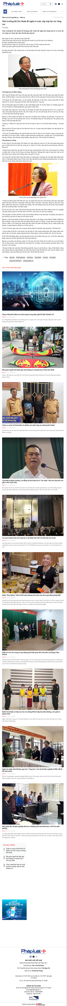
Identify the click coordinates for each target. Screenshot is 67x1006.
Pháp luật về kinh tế (32, 11)
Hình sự (22, 17)
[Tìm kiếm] (50, 4)
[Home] (5, 12)
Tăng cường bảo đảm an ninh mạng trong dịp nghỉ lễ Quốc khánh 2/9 (28, 314)
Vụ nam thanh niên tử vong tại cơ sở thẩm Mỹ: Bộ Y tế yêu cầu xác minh (29, 538)
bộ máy (45, 257)
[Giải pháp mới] (40, 1004)
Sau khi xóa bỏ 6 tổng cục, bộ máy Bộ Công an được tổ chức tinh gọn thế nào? (26, 44)
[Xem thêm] (62, 11)
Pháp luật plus (20, 257)
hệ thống (30, 257)
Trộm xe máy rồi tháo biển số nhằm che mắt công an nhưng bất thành (28, 425)
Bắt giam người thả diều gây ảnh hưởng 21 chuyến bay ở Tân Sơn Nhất (28, 370)
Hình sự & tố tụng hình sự (50, 11)
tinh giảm (53, 257)
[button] (62, 4)
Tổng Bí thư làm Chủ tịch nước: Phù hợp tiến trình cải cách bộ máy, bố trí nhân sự (27, 40)
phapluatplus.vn (28, 261)
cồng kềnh (38, 257)
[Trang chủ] (33, 951)
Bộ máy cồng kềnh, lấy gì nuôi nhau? (13, 42)
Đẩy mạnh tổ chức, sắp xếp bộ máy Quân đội (16, 38)
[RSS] (36, 956)
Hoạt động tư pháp (16, 11)
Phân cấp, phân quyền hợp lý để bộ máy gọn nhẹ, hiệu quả (20, 46)
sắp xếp (12, 257)
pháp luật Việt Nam (15, 261)
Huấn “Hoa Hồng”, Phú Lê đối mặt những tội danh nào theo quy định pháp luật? (31, 595)
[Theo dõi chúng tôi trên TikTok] (59, 4)
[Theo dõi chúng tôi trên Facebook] (55, 4)
